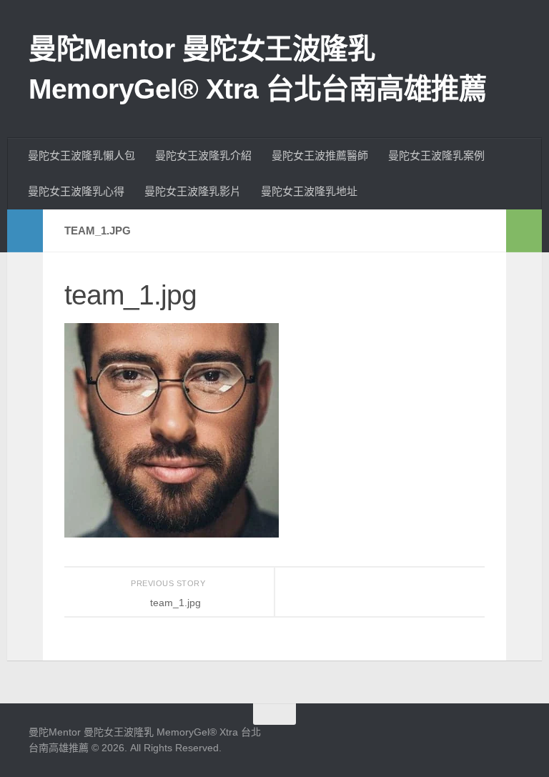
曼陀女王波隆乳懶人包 (81, 155)
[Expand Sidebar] (25, 230)
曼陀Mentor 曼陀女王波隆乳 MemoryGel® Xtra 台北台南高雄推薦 (257, 68)
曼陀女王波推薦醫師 (320, 155)
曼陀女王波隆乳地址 (309, 191)
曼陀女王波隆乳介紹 (203, 155)
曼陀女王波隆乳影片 (192, 191)
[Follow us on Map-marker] (518, 739)
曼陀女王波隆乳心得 (76, 191)
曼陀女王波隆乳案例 (436, 155)
